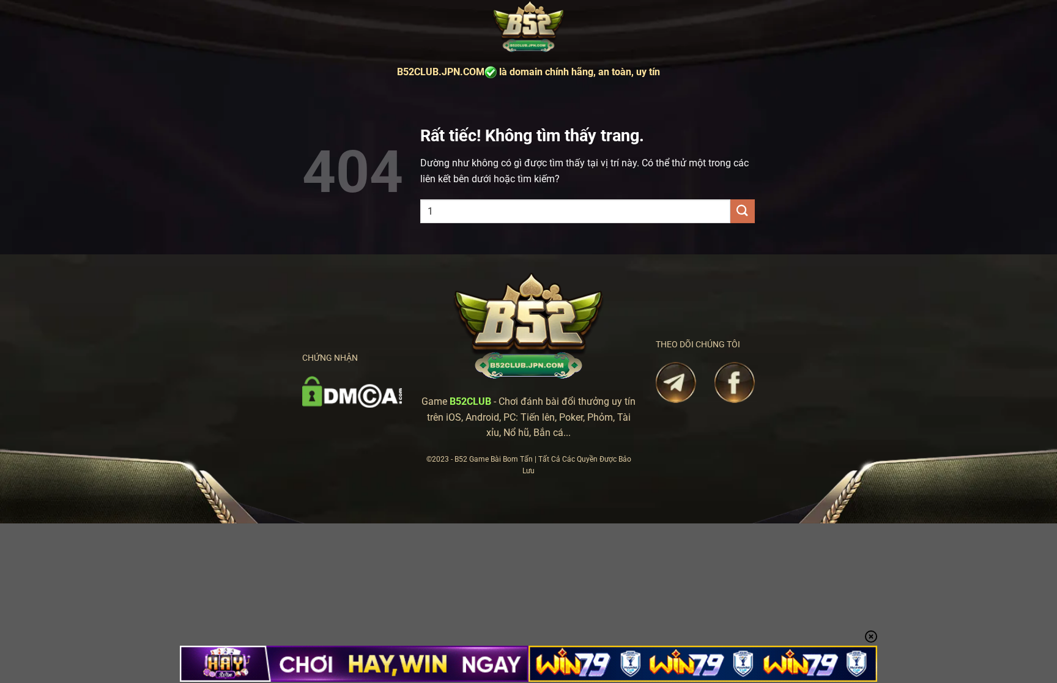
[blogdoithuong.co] (528, 27)
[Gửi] (742, 211)
